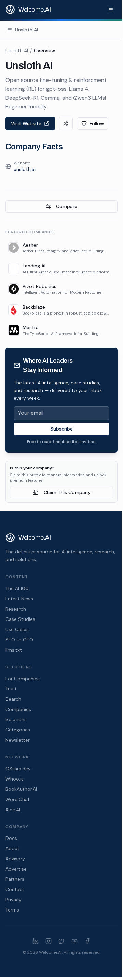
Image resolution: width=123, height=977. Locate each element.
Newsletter (17, 740)
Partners (14, 879)
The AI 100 (17, 588)
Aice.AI (12, 809)
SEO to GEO (19, 640)
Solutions (16, 719)
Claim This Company (67, 492)
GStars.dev (17, 768)
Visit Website (26, 123)
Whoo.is (14, 779)
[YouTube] (74, 941)
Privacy (13, 899)
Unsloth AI (16, 50)
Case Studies (20, 619)
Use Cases (17, 629)
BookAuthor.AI (21, 789)
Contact (14, 889)
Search (13, 699)
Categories (17, 730)
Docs (11, 838)
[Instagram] (48, 941)
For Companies (22, 678)
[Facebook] (87, 941)
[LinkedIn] (35, 941)
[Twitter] (61, 941)
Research (15, 609)
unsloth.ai (25, 169)
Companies (18, 709)
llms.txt (13, 650)
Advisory (15, 859)
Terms (12, 910)
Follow (97, 123)
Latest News (19, 599)
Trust (11, 689)
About (12, 848)
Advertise (16, 869)
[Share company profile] (66, 123)
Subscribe (62, 429)
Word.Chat (17, 799)
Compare (66, 206)
